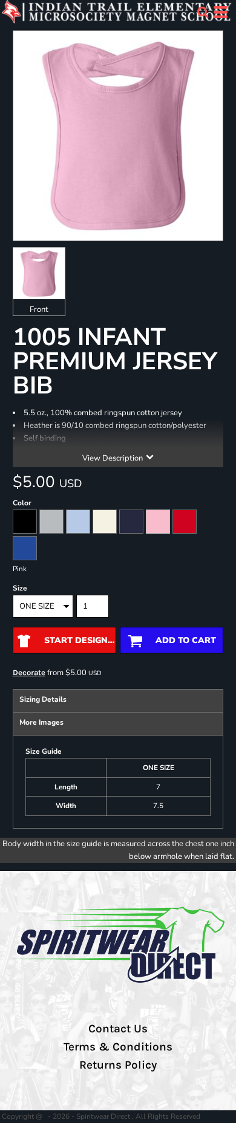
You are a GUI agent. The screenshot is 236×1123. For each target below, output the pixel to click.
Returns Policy (118, 1065)
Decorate (29, 672)
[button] (203, 12)
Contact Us (118, 1028)
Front (39, 309)
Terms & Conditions (118, 1046)
